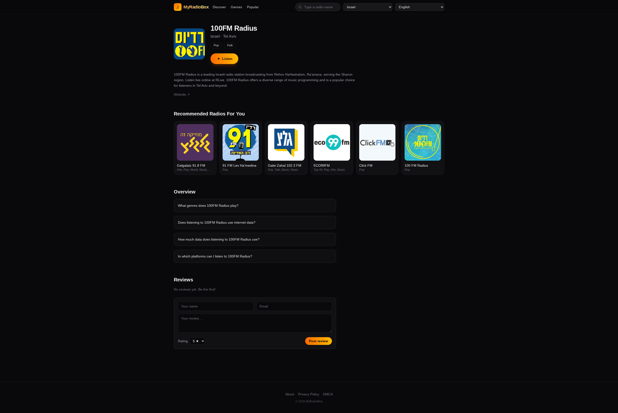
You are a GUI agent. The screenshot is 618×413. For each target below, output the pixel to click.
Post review (318, 341)
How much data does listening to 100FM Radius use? (219, 239)
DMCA (328, 394)
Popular (253, 7)
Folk (230, 45)
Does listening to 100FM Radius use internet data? (216, 222)
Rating (183, 341)
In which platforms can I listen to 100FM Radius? (215, 256)
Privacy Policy (308, 394)
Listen (227, 59)
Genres (236, 7)
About (289, 394)
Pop (216, 45)
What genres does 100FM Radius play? (208, 205)
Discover (219, 7)
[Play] (207, 130)
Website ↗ (182, 94)
